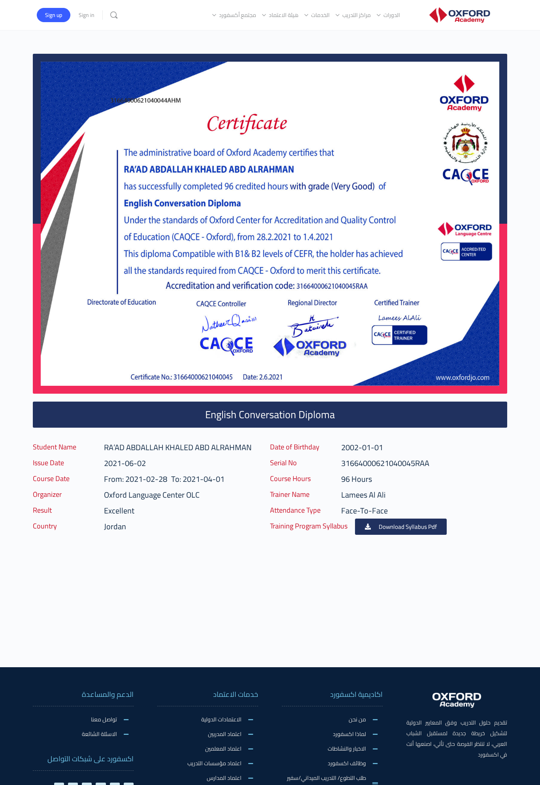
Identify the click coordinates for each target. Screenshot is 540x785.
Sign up (53, 15)
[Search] (114, 15)
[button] (401, 527)
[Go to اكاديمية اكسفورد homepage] (459, 14)
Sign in (86, 15)
